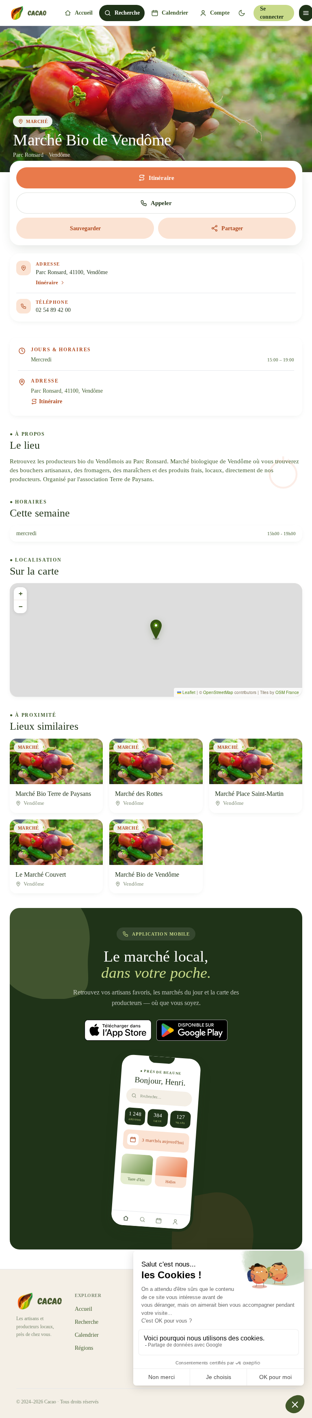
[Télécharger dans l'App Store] (117, 1030)
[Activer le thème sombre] (241, 13)
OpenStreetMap (218, 692)
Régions (84, 1348)
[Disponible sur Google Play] (192, 1030)
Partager (232, 228)
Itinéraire (50, 401)
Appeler (161, 203)
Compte (220, 13)
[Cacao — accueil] (28, 13)
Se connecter (272, 13)
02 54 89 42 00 (53, 310)
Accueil (84, 13)
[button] (156, 630)
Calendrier (175, 13)
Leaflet (188, 692)
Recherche (127, 13)
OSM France (287, 692)
